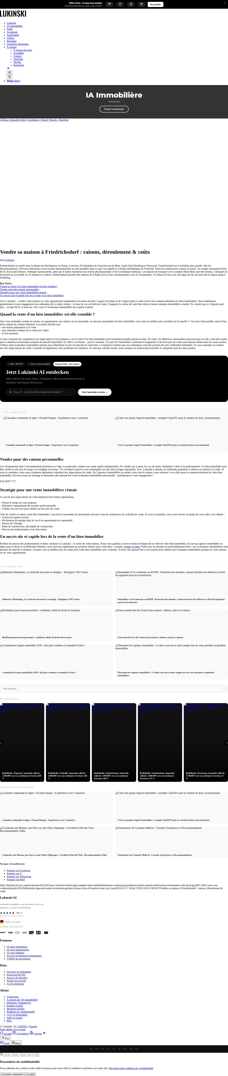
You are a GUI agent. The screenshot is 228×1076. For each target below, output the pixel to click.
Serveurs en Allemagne (19, 971)
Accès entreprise (15, 983)
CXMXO (22, 1026)
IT (119, 1049)
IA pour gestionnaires (18, 949)
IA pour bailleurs (15, 952)
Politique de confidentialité (21, 1011)
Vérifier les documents (18, 958)
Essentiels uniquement (12, 1074)
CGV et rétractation (17, 1014)
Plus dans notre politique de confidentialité (131, 1068)
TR (131, 1049)
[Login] (9, 72)
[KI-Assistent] (8, 68)
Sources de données (17, 977)
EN (96, 1049)
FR (102, 1049)
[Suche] (9, 77)
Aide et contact (15, 1017)
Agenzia (9, 260)
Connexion (12, 996)
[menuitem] (117, 23)
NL (114, 1049)
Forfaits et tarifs (15, 1005)
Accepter (30, 1074)
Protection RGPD (16, 974)
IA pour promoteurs (17, 946)
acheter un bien (132, 546)
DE (91, 1049)
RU (125, 1049)
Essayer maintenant (114, 109)
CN (136, 1049)
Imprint (33, 1026)
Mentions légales (15, 1008)
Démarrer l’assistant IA (19, 1002)
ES (108, 1049)
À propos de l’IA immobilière (22, 999)
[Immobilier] (13, 17)
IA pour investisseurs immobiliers (24, 955)
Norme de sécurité (16, 980)
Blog (9, 1020)
